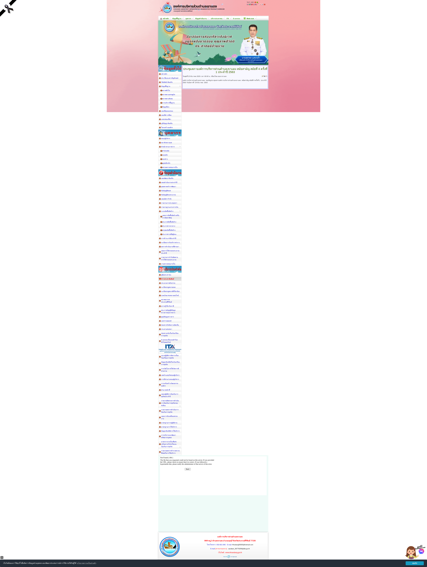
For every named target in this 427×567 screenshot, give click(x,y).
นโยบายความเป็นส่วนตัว (86, 563)
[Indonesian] (258, 5)
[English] (254, 5)
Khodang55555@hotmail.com (242, 545)
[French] (256, 5)
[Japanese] (260, 5)
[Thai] (248, 5)
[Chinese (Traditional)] (252, 5)
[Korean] (262, 5)
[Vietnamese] (264, 5)
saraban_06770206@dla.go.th (239, 549)
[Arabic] (250, 5)
